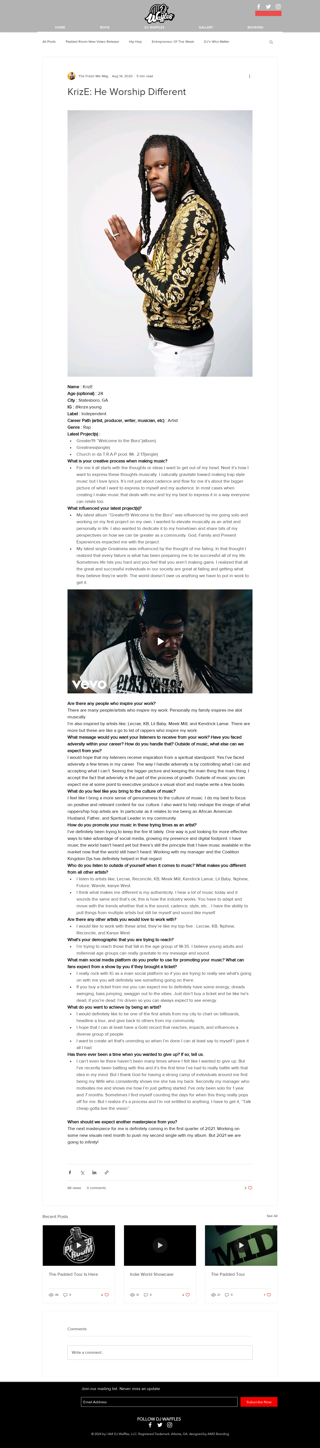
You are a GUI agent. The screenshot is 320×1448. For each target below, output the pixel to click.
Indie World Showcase (152, 1274)
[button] (271, 42)
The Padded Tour (228, 1274)
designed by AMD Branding (209, 1434)
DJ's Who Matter (217, 41)
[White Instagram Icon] (278, 6)
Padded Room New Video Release (92, 41)
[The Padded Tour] (241, 1245)
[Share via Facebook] (70, 1172)
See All (272, 1216)
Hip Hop (135, 41)
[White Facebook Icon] (258, 6)
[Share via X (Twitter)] (82, 1172)
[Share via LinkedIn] (94, 1172)
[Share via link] (106, 1172)
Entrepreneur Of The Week (173, 41)
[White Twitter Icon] (268, 6)
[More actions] (249, 76)
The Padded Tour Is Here (73, 1274)
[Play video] (160, 641)
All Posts (49, 41)
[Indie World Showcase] (160, 1245)
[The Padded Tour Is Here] (79, 1245)
